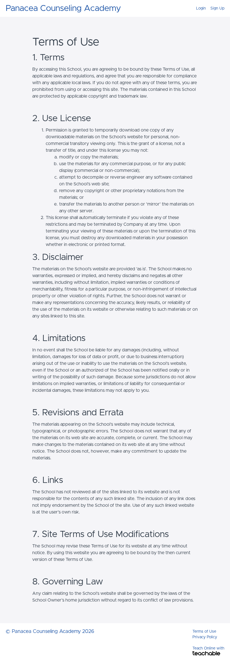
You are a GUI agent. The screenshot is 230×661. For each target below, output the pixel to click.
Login (201, 8)
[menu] (208, 8)
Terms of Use (204, 632)
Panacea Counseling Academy (63, 8)
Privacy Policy (204, 637)
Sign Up (217, 8)
